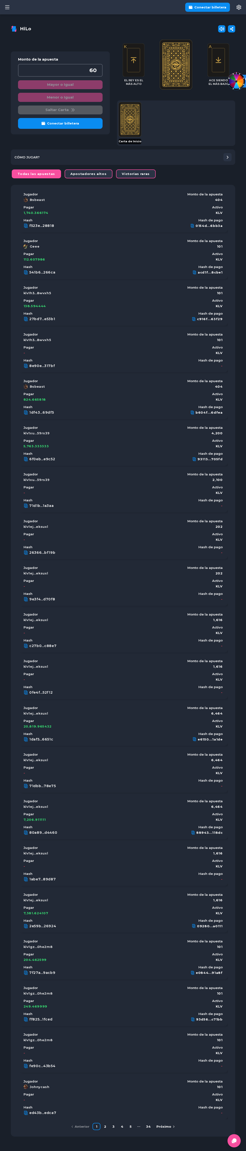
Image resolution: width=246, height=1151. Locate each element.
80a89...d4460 (43, 832)
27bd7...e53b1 (42, 319)
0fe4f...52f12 (41, 692)
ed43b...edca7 (42, 1113)
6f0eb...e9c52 (42, 459)
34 (148, 1126)
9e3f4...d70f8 (42, 599)
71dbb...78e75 (42, 786)
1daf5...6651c (41, 739)
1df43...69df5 (41, 412)
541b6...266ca (42, 272)
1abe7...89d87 (42, 879)
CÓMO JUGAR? (27, 157)
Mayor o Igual (60, 84)
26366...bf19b (42, 552)
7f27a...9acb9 (42, 973)
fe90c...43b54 (42, 1066)
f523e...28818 (41, 226)
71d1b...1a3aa (41, 506)
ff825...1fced (41, 1019)
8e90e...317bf (42, 366)
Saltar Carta (57, 109)
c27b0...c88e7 (43, 646)
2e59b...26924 (42, 926)
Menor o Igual (60, 97)
